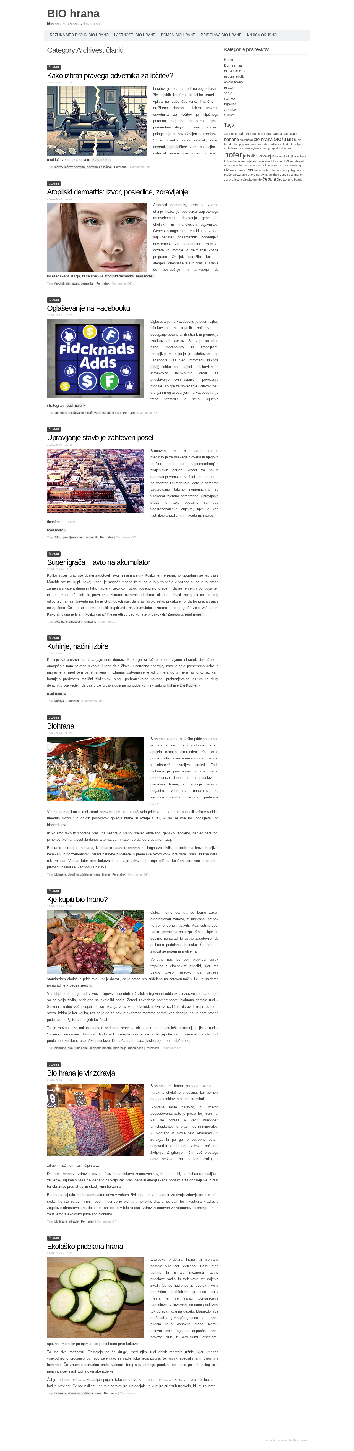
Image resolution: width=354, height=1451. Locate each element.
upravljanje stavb (73, 537)
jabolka (250, 156)
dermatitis (87, 283)
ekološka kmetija (100, 1048)
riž (226, 169)
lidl (272, 161)
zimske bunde (252, 179)
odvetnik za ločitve (170, 147)
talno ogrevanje (280, 170)
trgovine (230, 104)
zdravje (74, 1221)
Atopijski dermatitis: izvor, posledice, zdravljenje (117, 192)
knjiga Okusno (262, 35)
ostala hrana (233, 82)
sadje (228, 93)
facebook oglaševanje (69, 412)
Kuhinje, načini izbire (77, 646)
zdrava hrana (233, 179)
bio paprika (241, 144)
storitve (229, 99)
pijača (228, 88)
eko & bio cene (78, 1048)
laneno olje (245, 161)
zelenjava (231, 110)
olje (300, 165)
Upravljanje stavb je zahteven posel (100, 437)
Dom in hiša (233, 65)
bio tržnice (257, 144)
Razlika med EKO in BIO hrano (79, 35)
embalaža (230, 148)
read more (101, 159)
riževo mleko (238, 170)
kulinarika (230, 161)
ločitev (58, 167)
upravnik (92, 537)
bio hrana (60, 1221)
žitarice (229, 115)
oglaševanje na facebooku (103, 412)
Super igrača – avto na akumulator (98, 562)
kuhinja (59, 701)
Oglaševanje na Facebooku (88, 308)
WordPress (300, 1440)
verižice (274, 174)
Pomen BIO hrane (178, 35)
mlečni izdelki (234, 76)
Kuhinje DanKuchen (182, 685)
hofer (233, 154)
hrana (106, 874)
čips (279, 179)
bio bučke (246, 139)
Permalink (120, 167)
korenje (266, 156)
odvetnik (229, 165)
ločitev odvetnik (74, 167)
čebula (269, 179)
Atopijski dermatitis (66, 283)
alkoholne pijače (234, 133)
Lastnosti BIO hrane (134, 35)
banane (231, 139)
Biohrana (60, 726)
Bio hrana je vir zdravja (81, 1073)
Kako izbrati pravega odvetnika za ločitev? (110, 76)
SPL (57, 537)
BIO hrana (73, 13)
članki (54, 67)
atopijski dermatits (119, 276)
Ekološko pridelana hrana (85, 1246)
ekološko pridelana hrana (84, 1393)
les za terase (261, 161)
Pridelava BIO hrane (221, 35)
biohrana (60, 874)
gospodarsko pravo (281, 148)
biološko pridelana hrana (84, 874)
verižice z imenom (292, 174)
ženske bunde (292, 179)
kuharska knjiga (285, 156)
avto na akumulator (67, 621)
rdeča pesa (135, 1048)
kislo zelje (119, 1048)
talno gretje (261, 170)
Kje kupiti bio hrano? (77, 899)
